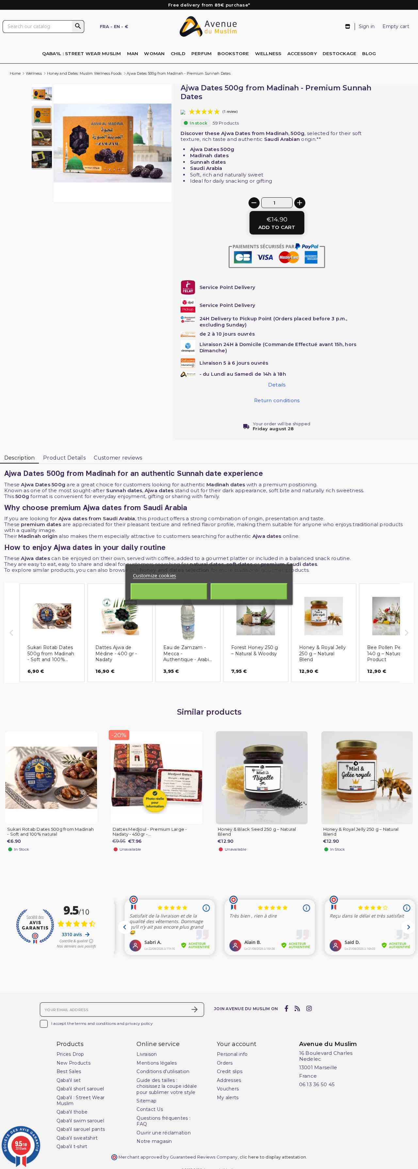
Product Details (64, 458)
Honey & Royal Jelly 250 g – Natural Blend (361, 832)
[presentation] (144, 186)
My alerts (227, 1098)
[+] (299, 202)
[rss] (297, 1009)
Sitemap (146, 1101)
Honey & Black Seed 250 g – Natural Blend (257, 832)
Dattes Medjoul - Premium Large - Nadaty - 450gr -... (150, 832)
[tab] (19, 457)
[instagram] (309, 1009)
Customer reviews (118, 458)
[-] (254, 202)
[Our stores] (348, 26)
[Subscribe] (194, 1009)
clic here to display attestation (273, 1157)
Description (19, 458)
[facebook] (286, 1009)
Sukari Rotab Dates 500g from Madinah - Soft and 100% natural (50, 832)
